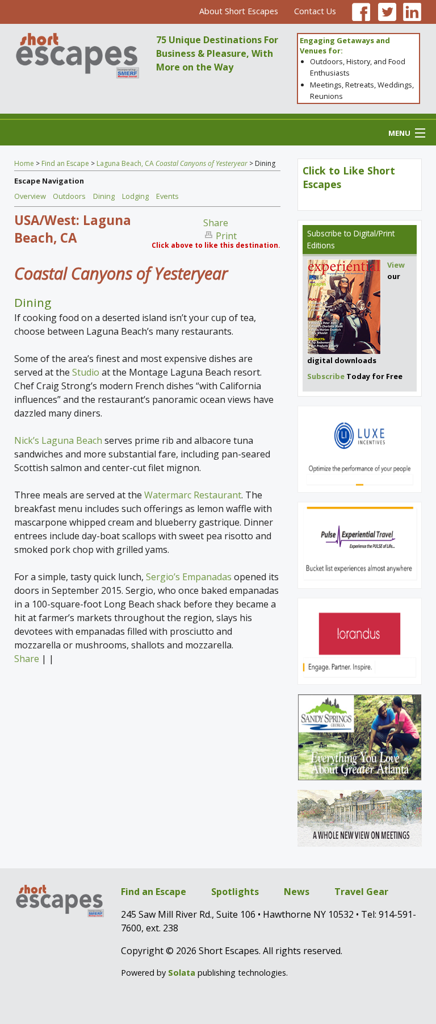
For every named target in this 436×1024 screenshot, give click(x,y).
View (396, 265)
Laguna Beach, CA (172, 163)
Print (226, 236)
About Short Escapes (238, 11)
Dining (104, 196)
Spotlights (235, 891)
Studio (87, 372)
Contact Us (315, 11)
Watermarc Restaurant (192, 495)
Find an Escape (65, 163)
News (296, 891)
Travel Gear (361, 891)
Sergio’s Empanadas (189, 577)
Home (24, 163)
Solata (181, 972)
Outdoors (69, 196)
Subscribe (324, 233)
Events (167, 196)
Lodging (135, 196)
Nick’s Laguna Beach (58, 440)
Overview (30, 196)
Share (215, 223)
